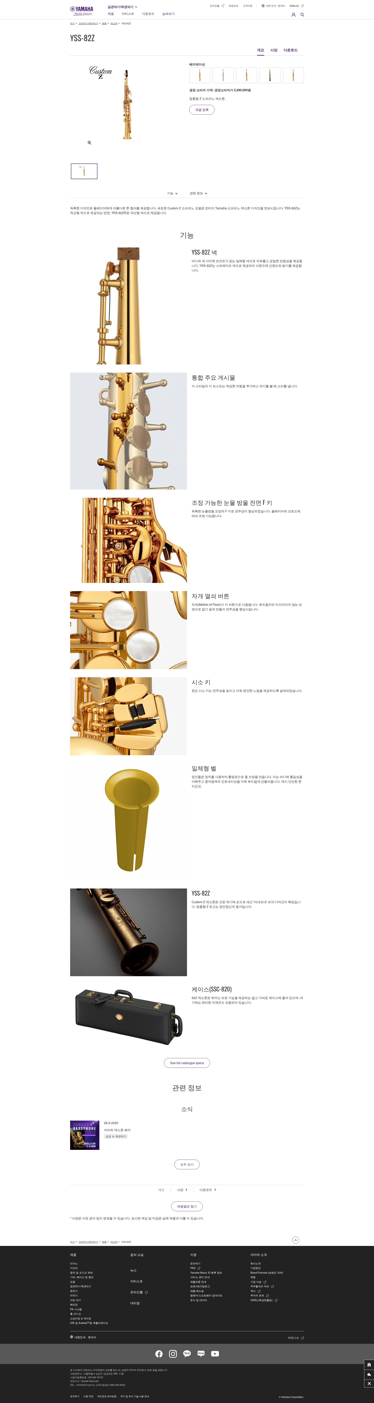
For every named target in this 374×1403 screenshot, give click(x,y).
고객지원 (247, 5)
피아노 (74, 1263)
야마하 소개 (259, 1254)
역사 (253, 1291)
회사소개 (256, 1263)
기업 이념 (256, 1282)
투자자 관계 (257, 1295)
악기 (72, 23)
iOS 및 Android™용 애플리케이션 (89, 1323)
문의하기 (195, 1263)
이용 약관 (88, 1396)
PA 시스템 (76, 1309)
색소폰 (113, 23)
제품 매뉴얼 (197, 1291)
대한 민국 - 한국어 (275, 5)
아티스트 (128, 13)
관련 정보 (196, 193)
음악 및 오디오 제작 (81, 1272)
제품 (111, 13)
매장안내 (233, 5)
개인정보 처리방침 (106, 1396)
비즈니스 (294, 5)
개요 (260, 49)
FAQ (192, 1268)
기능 (170, 193)
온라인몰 (214, 5)
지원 (193, 1254)
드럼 (72, 1282)
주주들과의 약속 (260, 1286)
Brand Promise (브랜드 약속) (267, 1272)
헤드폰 (74, 1304)
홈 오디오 (75, 1313)
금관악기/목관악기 (120, 6)
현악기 (74, 1291)
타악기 (74, 1295)
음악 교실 (137, 1254)
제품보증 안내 (198, 1282)
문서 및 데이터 (198, 1300)
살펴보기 (168, 13)
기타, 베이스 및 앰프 (82, 1277)
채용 (253, 1277)
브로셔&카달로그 (200, 1286)
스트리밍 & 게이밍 (80, 1318)
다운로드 (148, 13)
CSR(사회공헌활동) (262, 1300)
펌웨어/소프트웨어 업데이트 (206, 1295)
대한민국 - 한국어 (85, 1337)
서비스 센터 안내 (200, 1277)
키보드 (74, 1268)
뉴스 (133, 1270)
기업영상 (256, 1268)
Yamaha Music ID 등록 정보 (206, 1272)
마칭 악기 (75, 1300)
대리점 (135, 1302)
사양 (273, 49)
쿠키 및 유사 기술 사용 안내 (134, 1396)
